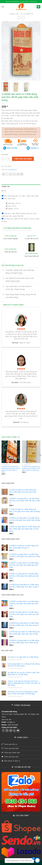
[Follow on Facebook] (3, 730)
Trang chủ (13, 14)
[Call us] (14, 730)
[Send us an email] (10, 730)
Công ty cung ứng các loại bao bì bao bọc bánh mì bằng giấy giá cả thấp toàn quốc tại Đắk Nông (24, 683)
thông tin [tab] (5, 186)
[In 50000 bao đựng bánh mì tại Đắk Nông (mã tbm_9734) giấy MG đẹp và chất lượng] (31, 451)
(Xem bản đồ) (6, 719)
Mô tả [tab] (4, 191)
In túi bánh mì (27, 14)
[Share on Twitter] (10, 174)
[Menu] (3, 6)
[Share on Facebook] (7, 174)
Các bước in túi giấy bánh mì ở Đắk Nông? (23, 657)
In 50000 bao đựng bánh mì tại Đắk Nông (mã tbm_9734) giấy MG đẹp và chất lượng (31, 468)
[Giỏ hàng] (38, 6)
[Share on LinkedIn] (21, 174)
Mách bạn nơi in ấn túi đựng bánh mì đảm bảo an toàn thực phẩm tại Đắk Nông (23, 693)
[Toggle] (4, 270)
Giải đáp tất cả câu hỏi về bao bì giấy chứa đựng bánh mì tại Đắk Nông (23, 673)
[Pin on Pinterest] (18, 174)
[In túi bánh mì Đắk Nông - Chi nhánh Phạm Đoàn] (21, 7)
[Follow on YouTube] (18, 730)
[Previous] (5, 51)
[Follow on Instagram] (7, 730)
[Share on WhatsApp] (3, 174)
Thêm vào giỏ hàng (23, 159)
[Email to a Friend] (14, 174)
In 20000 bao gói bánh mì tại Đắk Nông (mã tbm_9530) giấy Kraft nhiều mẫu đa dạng (11, 469)
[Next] (37, 51)
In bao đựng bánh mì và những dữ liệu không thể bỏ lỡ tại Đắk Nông (24, 665)
